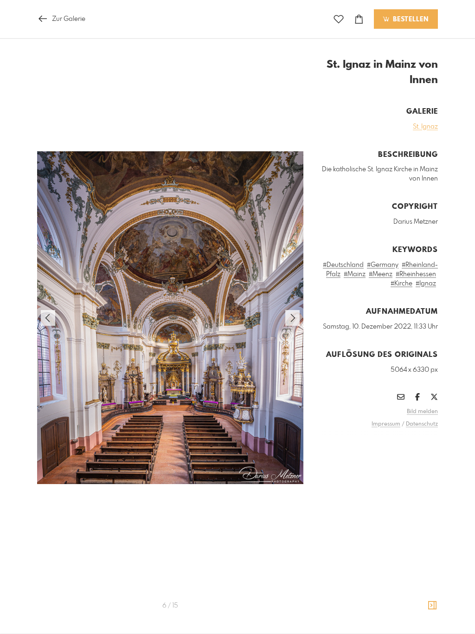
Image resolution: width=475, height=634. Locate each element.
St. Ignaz (425, 126)
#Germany (382, 265)
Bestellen (410, 19)
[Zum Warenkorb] (359, 19)
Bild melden (422, 411)
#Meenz (380, 274)
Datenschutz (422, 424)
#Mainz (355, 274)
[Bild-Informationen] (432, 605)
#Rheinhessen (416, 274)
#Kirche (401, 283)
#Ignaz (426, 283)
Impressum (386, 424)
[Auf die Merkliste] (338, 19)
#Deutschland (343, 265)
